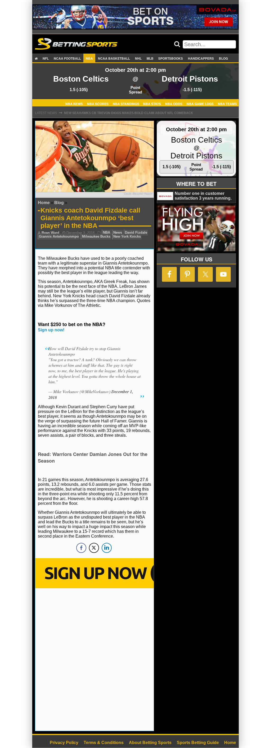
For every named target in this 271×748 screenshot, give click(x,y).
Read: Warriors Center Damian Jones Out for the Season (92, 457)
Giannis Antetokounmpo (59, 237)
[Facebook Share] (81, 548)
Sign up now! (51, 330)
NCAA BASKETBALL (114, 58)
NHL (138, 58)
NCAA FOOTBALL (67, 58)
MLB (150, 58)
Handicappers (201, 58)
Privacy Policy (64, 742)
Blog (223, 58)
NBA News (74, 103)
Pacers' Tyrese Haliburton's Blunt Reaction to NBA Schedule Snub (125, 113)
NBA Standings (126, 103)
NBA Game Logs (200, 103)
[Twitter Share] (94, 548)
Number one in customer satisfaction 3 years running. (203, 195)
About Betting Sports (150, 742)
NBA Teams (227, 103)
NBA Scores (98, 103)
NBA (89, 58)
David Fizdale (136, 233)
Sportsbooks (170, 58)
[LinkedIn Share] (107, 548)
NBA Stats (152, 103)
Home (44, 202)
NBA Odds (173, 103)
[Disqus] (94, 659)
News (117, 233)
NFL (46, 58)
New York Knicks (127, 237)
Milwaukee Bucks (96, 237)
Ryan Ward (50, 233)
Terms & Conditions (104, 742)
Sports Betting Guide (198, 742)
